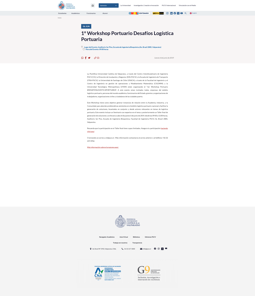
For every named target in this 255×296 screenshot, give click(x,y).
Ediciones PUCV (150, 237)
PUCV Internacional (169, 5)
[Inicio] (93, 5)
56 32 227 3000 (129, 249)
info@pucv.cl (147, 249)
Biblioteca (136, 237)
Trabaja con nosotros (120, 243)
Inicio (59, 18)
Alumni (105, 13)
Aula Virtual (124, 237)
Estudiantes (62, 13)
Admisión (103, 5)
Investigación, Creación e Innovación (146, 5)
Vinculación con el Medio (187, 5)
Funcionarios (91, 13)
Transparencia (137, 243)
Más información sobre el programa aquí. (103, 147)
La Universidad (125, 5)
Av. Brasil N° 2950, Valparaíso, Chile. (104, 249)
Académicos (75, 13)
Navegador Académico (107, 237)
